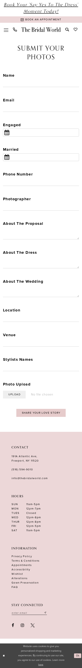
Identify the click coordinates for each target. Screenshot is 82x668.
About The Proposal (23, 223)
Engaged (12, 125)
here (40, 664)
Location (11, 310)
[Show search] (67, 29)
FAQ (15, 587)
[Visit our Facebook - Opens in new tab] (13, 625)
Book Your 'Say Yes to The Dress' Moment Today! (41, 8)
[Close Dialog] (4, 656)
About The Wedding (23, 281)
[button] (6, 29)
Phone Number (18, 174)
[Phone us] (15, 29)
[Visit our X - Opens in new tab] (32, 625)
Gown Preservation (25, 582)
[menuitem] (6, 29)
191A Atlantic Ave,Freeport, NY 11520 (25, 458)
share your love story (41, 412)
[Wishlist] (75, 29)
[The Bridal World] (41, 29)
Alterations (19, 578)
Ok (78, 655)
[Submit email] (45, 613)
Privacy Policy (22, 556)
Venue (9, 335)
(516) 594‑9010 (22, 469)
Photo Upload (17, 384)
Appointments (22, 565)
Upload (14, 394)
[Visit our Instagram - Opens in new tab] (22, 625)
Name (9, 75)
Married (11, 149)
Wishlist (17, 574)
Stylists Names (18, 359)
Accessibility (21, 569)
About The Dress (20, 252)
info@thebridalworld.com (30, 478)
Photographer (17, 199)
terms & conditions (26, 560)
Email (8, 100)
